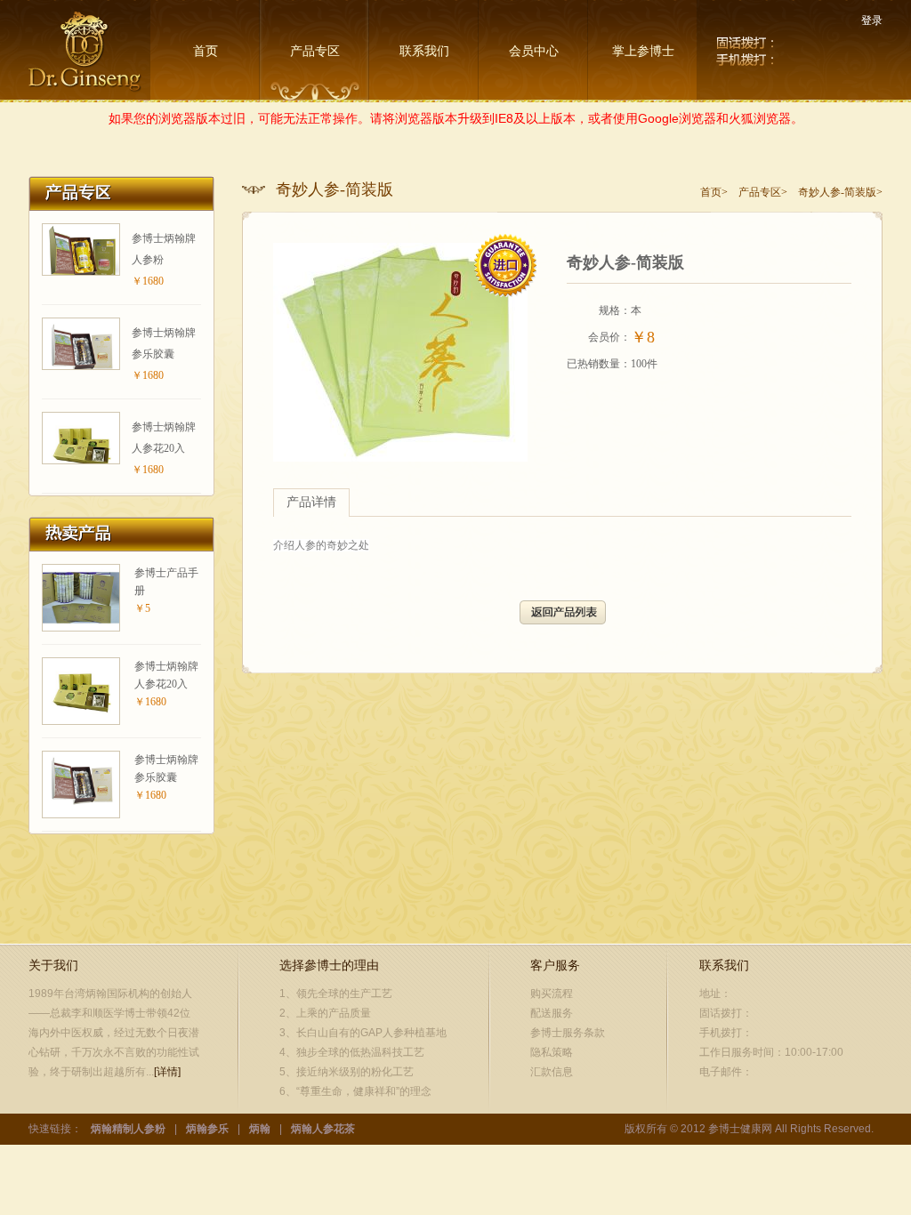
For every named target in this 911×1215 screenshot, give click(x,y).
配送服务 (551, 1013)
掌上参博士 (643, 51)
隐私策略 (551, 1052)
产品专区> (762, 192)
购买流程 (551, 993)
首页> (714, 192)
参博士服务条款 (567, 1032)
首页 (205, 51)
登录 (872, 20)
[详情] (167, 1072)
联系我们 (424, 51)
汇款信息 (551, 1072)
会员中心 (534, 51)
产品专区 (315, 51)
